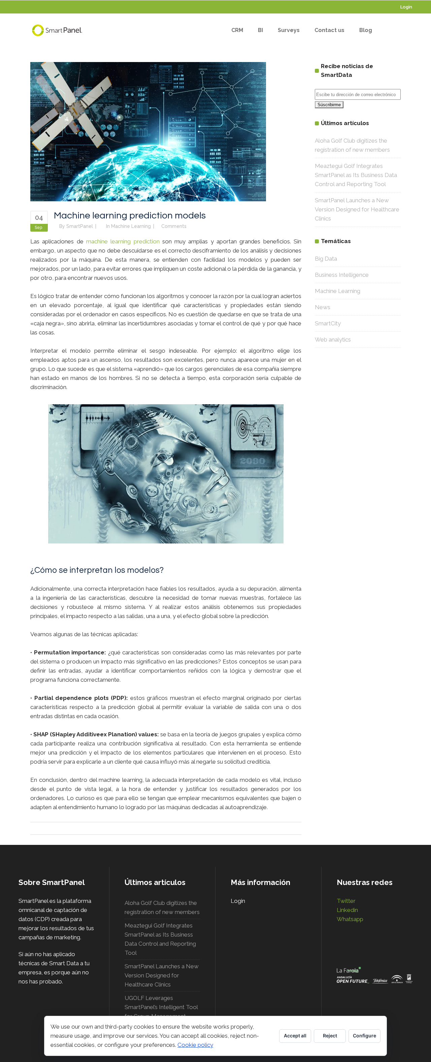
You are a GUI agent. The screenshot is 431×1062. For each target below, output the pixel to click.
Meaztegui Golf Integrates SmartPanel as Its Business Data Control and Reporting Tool (356, 175)
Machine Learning (131, 226)
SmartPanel (79, 226)
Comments (174, 226)
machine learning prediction (123, 241)
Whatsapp (350, 919)
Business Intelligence (342, 274)
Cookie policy (195, 1044)
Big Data (326, 258)
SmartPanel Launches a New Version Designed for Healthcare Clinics (357, 209)
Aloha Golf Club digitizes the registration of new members (162, 907)
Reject (330, 1035)
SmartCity (328, 323)
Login (406, 6)
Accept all (295, 1035)
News (322, 307)
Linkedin (347, 910)
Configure (364, 1035)
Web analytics (333, 339)
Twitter (346, 900)
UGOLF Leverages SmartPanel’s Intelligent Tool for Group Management (161, 1007)
